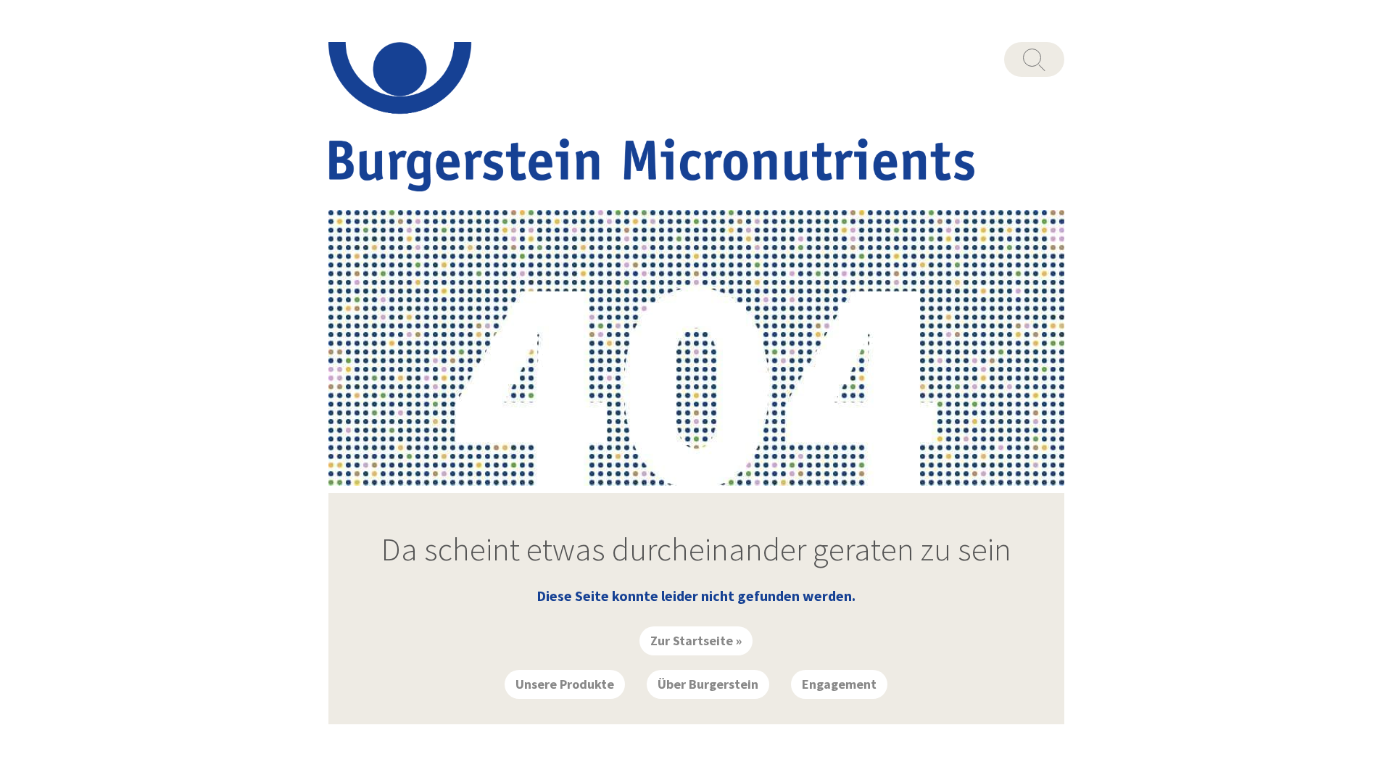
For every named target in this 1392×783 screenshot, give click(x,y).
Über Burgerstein (708, 684)
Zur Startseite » (696, 640)
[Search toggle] (1034, 59)
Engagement (839, 684)
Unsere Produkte (564, 684)
